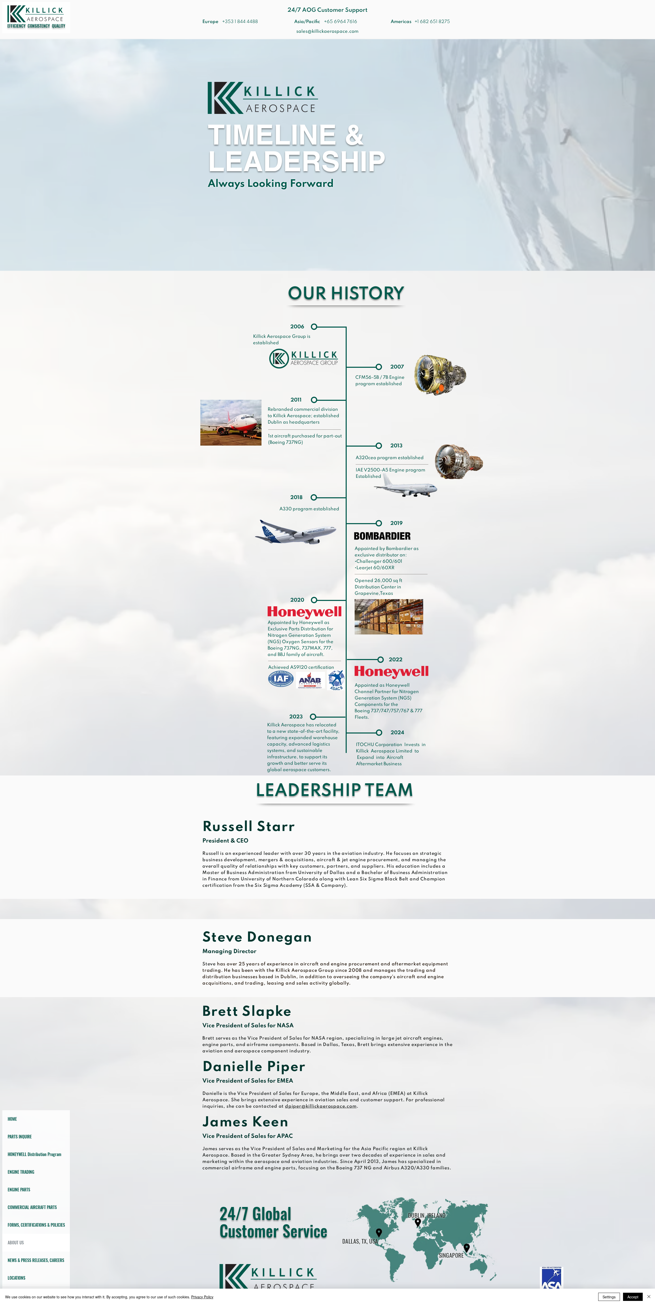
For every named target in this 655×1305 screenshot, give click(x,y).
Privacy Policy (202, 1296)
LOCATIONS (16, 1278)
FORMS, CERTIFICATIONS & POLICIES (36, 1225)
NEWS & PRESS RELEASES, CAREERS (36, 1260)
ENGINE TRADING (21, 1172)
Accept (632, 1296)
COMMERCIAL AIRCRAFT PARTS (32, 1207)
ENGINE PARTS (19, 1190)
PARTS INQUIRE (20, 1137)
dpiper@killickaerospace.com (321, 1106)
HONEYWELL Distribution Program (34, 1154)
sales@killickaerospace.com (327, 31)
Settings (609, 1296)
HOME (12, 1119)
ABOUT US (16, 1242)
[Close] (649, 1297)
